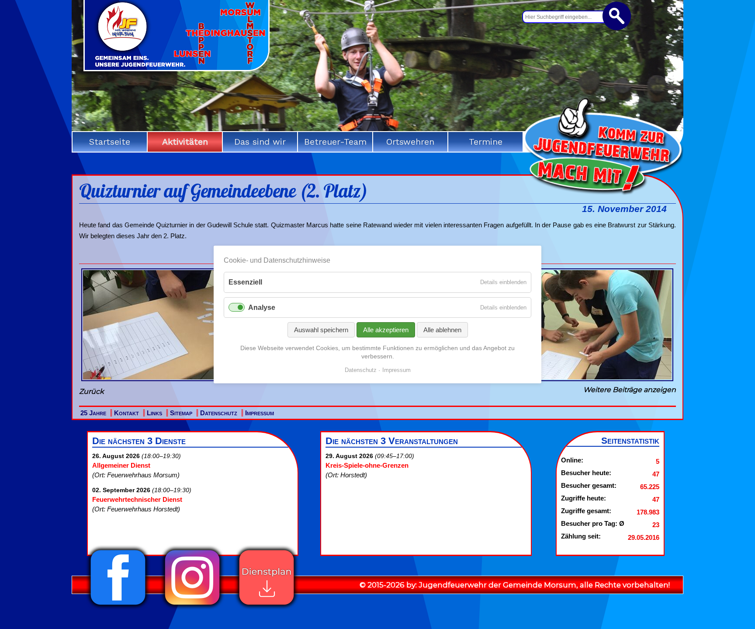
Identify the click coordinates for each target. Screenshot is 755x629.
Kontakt (126, 413)
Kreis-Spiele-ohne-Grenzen (367, 465)
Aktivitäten (185, 141)
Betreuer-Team (335, 141)
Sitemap (181, 413)
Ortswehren (410, 141)
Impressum (259, 413)
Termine (485, 141)
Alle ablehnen (442, 330)
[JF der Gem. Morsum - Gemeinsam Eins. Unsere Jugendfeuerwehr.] (176, 68)
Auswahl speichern (321, 330)
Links (154, 413)
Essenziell (245, 282)
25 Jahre (93, 413)
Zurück (91, 391)
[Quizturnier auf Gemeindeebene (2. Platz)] (178, 381)
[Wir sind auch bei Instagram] (192, 607)
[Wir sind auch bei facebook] (118, 607)
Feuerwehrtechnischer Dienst (137, 499)
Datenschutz (218, 413)
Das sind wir (260, 141)
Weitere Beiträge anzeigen (629, 390)
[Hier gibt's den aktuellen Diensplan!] (266, 607)
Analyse (261, 307)
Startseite (109, 141)
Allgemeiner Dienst (121, 465)
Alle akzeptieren (386, 330)
